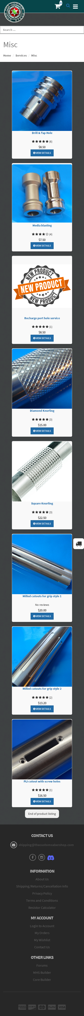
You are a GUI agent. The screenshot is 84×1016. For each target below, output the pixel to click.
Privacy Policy (42, 893)
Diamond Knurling (42, 411)
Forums (42, 965)
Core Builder (42, 979)
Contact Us (42, 947)
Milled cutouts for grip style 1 (42, 596)
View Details (43, 152)
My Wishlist (42, 940)
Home (7, 55)
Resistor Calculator (42, 907)
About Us (42, 879)
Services (21, 55)
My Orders (42, 933)
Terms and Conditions (42, 900)
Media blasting (42, 225)
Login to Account (42, 926)
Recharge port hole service (42, 318)
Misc (34, 55)
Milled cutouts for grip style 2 (42, 689)
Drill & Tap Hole (42, 133)
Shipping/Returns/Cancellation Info (42, 886)
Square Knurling (42, 503)
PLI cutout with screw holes (42, 781)
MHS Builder (42, 972)
